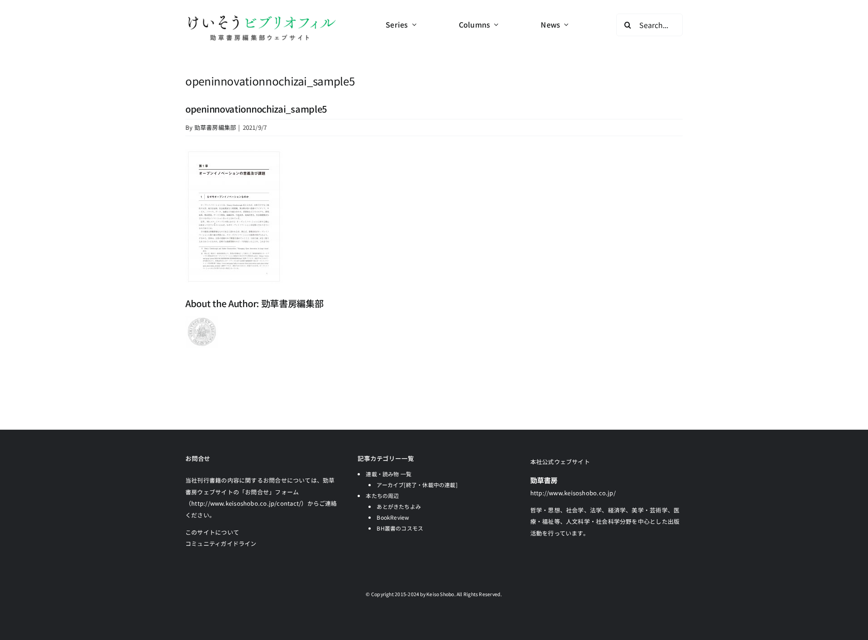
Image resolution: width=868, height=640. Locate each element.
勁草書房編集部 (215, 127)
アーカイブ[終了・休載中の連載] (417, 484)
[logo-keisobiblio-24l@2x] (261, 17)
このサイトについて (212, 532)
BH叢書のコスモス (400, 528)
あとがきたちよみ (399, 506)
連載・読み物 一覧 (388, 474)
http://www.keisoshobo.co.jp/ (573, 492)
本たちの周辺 (382, 495)
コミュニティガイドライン (221, 543)
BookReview (393, 517)
